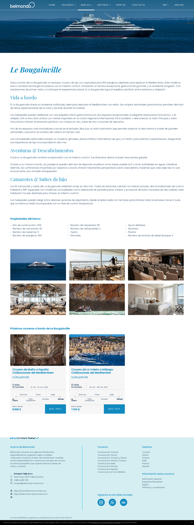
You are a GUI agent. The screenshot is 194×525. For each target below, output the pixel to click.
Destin (145, 447)
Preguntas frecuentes (152, 481)
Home (52, 5)
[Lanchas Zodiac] (97, 299)
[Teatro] (156, 264)
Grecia (145, 455)
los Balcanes (48, 457)
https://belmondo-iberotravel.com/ (31, 494)
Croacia (25, 457)
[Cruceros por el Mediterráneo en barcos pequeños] (22, 5)
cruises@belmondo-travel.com (29, 483)
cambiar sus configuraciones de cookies (106, 522)
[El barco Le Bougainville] (38, 264)
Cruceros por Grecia (107, 455)
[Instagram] (101, 502)
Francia (145, 463)
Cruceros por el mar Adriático (112, 472)
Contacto (138, 5)
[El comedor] (38, 299)
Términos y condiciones (153, 487)
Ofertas (121, 5)
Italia (144, 460)
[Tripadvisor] (123, 502)
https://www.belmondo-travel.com (30, 491)
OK (192, 522)
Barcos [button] (85, 5)
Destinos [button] (103, 5)
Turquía (145, 457)
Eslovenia (16, 457)
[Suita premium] (156, 299)
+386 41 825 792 (21, 480)
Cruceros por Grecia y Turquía (112, 460)
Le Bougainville (20, 377)
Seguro (145, 484)
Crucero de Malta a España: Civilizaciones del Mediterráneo (33, 371)
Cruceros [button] (68, 5)
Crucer (101, 447)
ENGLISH (179, 5)
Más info (55, 409)
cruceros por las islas (43, 460)
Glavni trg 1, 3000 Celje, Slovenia (28, 477)
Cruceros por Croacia (108, 452)
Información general (151, 479)
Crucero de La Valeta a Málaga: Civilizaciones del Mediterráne (92, 371)
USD (164, 5)
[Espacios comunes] (97, 264)
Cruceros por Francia (108, 466)
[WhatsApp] (112, 502)
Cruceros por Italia (106, 463)
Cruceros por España (108, 469)
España (145, 466)
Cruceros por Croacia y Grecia (112, 457)
